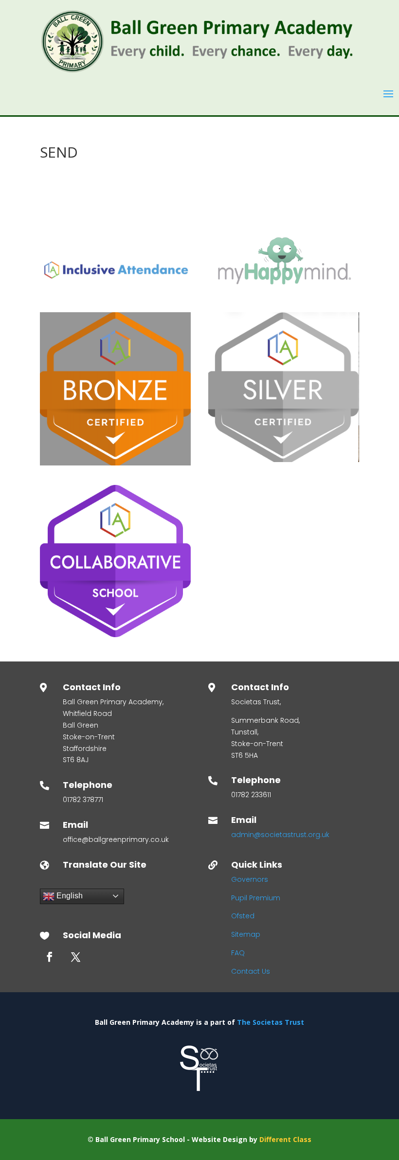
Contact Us (250, 971)
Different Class (285, 1139)
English (68, 896)
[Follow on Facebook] (49, 956)
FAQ (238, 953)
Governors (249, 879)
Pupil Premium (255, 898)
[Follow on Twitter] (75, 956)
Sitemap (245, 934)
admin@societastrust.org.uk (280, 834)
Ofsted (242, 916)
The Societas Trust (270, 1022)
